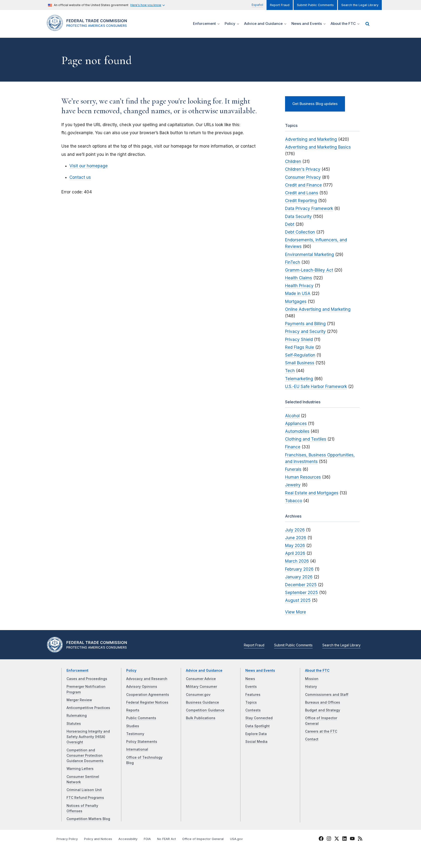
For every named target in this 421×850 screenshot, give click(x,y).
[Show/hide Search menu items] (367, 24)
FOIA (147, 839)
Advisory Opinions (141, 687)
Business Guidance (202, 702)
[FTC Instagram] (328, 839)
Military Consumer (201, 687)
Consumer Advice (201, 679)
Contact (311, 739)
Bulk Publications (200, 718)
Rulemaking (77, 716)
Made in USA (297, 293)
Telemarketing (299, 378)
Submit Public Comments (315, 5)
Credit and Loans (301, 192)
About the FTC (317, 670)
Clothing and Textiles (305, 439)
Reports (132, 710)
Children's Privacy (302, 169)
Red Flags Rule (299, 347)
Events (251, 687)
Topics (251, 702)
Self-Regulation (300, 355)
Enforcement (77, 670)
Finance (292, 446)
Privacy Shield (299, 339)
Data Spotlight (257, 726)
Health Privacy (299, 285)
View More (295, 612)
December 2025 (301, 584)
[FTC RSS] (360, 839)
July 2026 (295, 530)
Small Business (299, 362)
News (250, 679)
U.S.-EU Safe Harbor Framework (316, 386)
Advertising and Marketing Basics (318, 147)
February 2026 (299, 569)
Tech (290, 370)
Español (257, 5)
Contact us (80, 177)
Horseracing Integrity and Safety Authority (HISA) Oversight (88, 736)
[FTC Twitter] (336, 838)
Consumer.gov (198, 695)
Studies (132, 726)
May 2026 (295, 545)
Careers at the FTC (321, 731)
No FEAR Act (166, 839)
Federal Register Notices (147, 702)
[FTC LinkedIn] (344, 839)
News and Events (260, 670)
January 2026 (299, 577)
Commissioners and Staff (326, 695)
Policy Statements (141, 742)
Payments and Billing (305, 323)
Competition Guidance (205, 710)
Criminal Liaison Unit (84, 790)
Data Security (298, 216)
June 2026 (295, 537)
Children (293, 161)
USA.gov (236, 839)
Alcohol (292, 415)
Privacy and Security (305, 331)
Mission (311, 679)
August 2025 (298, 600)
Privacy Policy (67, 839)
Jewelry (293, 484)
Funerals (293, 469)
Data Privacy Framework (309, 208)
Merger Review (79, 700)
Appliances (296, 423)
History (311, 687)
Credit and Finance (303, 185)
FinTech (292, 262)
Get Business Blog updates (315, 104)
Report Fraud (279, 5)
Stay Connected (259, 718)
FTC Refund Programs (85, 798)
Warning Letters (80, 769)
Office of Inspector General (203, 839)
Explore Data (256, 734)
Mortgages (295, 301)
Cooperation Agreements (147, 695)
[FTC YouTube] (352, 839)
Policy (131, 670)
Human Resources (303, 477)
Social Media (256, 742)
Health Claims (298, 277)
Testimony (135, 734)
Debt (289, 224)
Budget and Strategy (322, 710)
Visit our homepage (88, 165)
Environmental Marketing (309, 254)
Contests (253, 710)
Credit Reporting (301, 200)
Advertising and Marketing (311, 139)
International (137, 749)
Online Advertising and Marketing (318, 309)
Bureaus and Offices (322, 702)
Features (252, 695)
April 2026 (295, 553)
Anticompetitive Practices (88, 708)
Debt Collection (300, 232)
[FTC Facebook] (321, 839)
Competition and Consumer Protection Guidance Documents (85, 755)
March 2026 (297, 561)
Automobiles (297, 431)
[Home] (89, 28)
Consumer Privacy (303, 177)
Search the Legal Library (359, 5)
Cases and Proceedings (87, 679)
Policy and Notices (98, 839)
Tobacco (293, 500)
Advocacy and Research (146, 679)
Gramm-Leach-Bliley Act (309, 270)
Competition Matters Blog (88, 819)
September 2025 (301, 592)
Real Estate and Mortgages (311, 493)
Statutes (74, 724)
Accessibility (127, 839)
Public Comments (141, 718)
